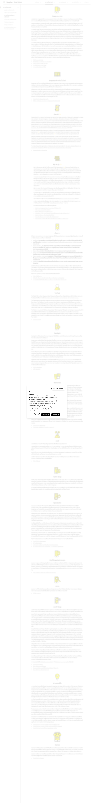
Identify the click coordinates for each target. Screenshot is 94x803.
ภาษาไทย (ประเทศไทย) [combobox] (58, 388)
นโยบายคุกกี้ (43, 410)
